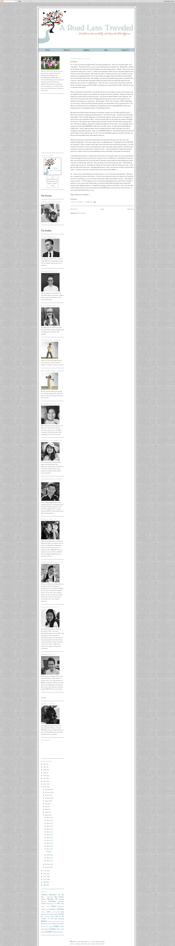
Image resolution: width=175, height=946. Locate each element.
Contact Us (125, 50)
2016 (45, 781)
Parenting (61, 918)
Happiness (43, 909)
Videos (43, 932)
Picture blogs (61, 921)
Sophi (56, 925)
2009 (45, 882)
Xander (48, 931)
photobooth (55, 921)
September (48, 798)
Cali (56, 899)
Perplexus (50, 921)
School (51, 926)
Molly (42, 916)
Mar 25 (49, 820)
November (48, 792)
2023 (45, 764)
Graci (53, 906)
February (48, 864)
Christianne (52, 901)
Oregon (52, 916)
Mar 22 (49, 829)
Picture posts (44, 923)
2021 (45, 767)
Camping (61, 899)
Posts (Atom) (82, 213)
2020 (45, 770)
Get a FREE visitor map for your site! (88, 944)
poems (50, 923)
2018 (45, 775)
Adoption (86, 50)
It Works (74, 61)
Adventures (52, 894)
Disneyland (50, 903)
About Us (66, 50)
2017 (45, 778)
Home (48, 50)
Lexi (48, 911)
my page (107, 174)
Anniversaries (50, 897)
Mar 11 (49, 849)
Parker (44, 921)
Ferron (43, 906)
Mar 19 (49, 835)
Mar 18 (49, 837)
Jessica (61, 908)
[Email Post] (94, 202)
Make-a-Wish (54, 914)
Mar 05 (49, 855)
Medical (61, 914)
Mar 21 (49, 832)
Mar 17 (49, 840)
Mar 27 (49, 817)
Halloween (61, 906)
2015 (45, 784)
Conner (43, 903)
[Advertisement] (52, 123)
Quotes (42, 926)
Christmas (61, 901)
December (48, 789)
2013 (45, 871)
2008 (45, 885)
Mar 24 (49, 823)
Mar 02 (49, 858)
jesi (56, 909)
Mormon (47, 916)
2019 (45, 773)
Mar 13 (49, 843)
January (47, 867)
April (46, 812)
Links (106, 50)
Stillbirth (47, 929)
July (46, 804)
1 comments (88, 202)
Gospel (48, 906)
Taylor (53, 928)
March (47, 815)
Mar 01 (49, 861)
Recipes (47, 926)
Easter (55, 903)
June (46, 806)
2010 (45, 879)
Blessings (50, 899)
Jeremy (81, 202)
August (47, 801)
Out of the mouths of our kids (52, 917)
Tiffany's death (60, 929)
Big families (59, 897)
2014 (45, 787)
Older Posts (130, 209)
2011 (45, 876)
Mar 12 (49, 846)
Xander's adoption (58, 932)
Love (48, 914)
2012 (45, 873)
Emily (62, 903)
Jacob (48, 909)
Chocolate (43, 901)
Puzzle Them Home (58, 923)
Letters (43, 912)
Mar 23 (49, 826)
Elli (58, 903)
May (46, 809)
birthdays (43, 899)
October (47, 795)
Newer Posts (74, 209)
